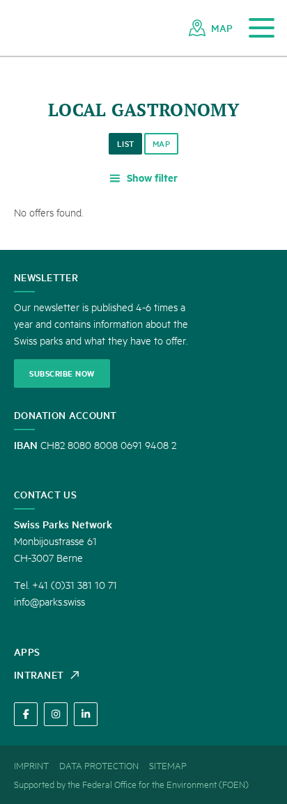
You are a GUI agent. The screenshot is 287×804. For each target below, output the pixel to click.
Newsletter (46, 277)
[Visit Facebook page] (26, 714)
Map (161, 144)
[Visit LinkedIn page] (86, 714)
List (125, 144)
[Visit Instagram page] (56, 714)
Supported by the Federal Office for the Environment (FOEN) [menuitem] (131, 784)
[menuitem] (211, 28)
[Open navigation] (261, 28)
